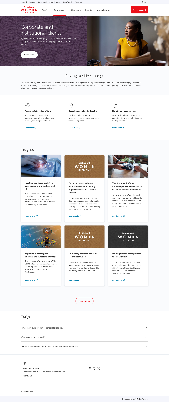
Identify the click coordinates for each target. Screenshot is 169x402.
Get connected (139, 10)
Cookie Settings (27, 391)
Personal (24, 2)
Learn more (31, 127)
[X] (98, 369)
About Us (78, 2)
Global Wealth (67, 2)
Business (32, 2)
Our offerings (58, 10)
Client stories (76, 10)
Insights (88, 10)
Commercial (42, 2)
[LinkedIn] (94, 369)
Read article (32, 216)
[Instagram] (90, 369)
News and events (103, 10)
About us (45, 10)
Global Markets (54, 2)
